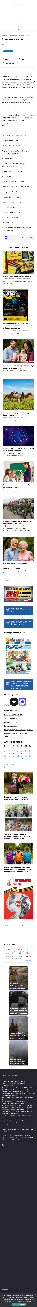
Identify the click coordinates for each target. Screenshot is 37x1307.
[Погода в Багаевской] (18, 924)
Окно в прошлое (11, 718)
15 (25, 753)
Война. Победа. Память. (13, 715)
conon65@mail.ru (18, 22)
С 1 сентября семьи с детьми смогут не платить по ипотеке (18, 367)
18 (9, 756)
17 (5, 756)
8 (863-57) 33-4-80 (18, 17)
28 (22, 758)
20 (18, 756)
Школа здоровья (11, 726)
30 (30, 758)
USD (15, 951)
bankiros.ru (28, 960)
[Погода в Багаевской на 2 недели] (27, 925)
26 (13, 758)
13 (17, 753)
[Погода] (8, 925)
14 (21, 753)
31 (5, 761)
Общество (8, 51)
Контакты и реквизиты (10, 1075)
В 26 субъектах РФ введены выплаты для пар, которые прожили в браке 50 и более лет (18, 566)
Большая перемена (12, 722)
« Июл (6, 767)
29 (26, 758)
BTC (29, 951)
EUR (22, 951)
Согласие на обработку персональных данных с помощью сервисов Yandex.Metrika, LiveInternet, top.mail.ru (18, 1137)
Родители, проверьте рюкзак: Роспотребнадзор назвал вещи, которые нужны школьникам (17, 869)
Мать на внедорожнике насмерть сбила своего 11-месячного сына (17, 278)
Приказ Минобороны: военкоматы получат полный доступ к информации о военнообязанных (17, 523)
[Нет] (35, 1300)
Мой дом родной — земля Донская (18, 730)
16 (29, 753)
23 (30, 756)
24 (5, 758)
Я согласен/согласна (19, 1304)
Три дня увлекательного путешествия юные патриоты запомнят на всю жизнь (17, 836)
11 (9, 753)
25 (9, 758)
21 (21, 756)
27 (18, 758)
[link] (18, 26)
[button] (6, 237)
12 (13, 753)
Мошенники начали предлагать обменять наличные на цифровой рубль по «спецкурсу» (17, 326)
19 (13, 756)
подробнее (11, 1297)
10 (5, 753)
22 (26, 756)
